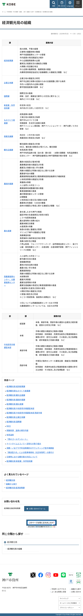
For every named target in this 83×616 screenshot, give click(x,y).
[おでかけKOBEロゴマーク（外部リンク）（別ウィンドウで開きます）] (78, 581)
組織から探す (30, 12)
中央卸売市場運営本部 (9, 346)
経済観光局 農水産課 (14, 404)
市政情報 (9, 12)
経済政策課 (8, 60)
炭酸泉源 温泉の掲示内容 (17, 430)
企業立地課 (8, 82)
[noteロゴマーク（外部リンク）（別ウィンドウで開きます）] (71, 575)
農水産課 (7, 230)
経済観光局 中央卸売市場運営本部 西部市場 (24, 412)
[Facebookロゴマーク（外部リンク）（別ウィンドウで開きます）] (40, 575)
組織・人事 (22, 12)
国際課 (6, 96)
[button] (54, 4)
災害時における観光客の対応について (21, 456)
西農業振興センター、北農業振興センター (9, 281)
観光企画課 (8, 149)
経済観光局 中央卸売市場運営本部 (20, 408)
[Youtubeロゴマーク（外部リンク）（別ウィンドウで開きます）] (55, 575)
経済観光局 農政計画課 (15, 399)
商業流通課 (8, 136)
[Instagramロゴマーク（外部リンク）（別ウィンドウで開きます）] (48, 575)
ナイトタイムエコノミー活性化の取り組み (23, 443)
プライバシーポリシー (67, 608)
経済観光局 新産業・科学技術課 (19, 461)
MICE (8, 426)
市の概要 (15, 12)
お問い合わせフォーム (37, 508)
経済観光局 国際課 (13, 421)
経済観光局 (38, 12)
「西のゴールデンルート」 (17, 439)
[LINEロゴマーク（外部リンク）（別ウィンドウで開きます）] (63, 575)
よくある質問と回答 (59, 592)
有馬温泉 (10, 434)
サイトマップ (64, 598)
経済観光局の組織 (14, 548)
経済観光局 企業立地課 (15, 417)
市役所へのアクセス (59, 589)
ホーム (4, 12)
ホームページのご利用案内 (68, 603)
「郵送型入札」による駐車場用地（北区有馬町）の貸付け (30, 452)
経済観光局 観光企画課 (15, 395)
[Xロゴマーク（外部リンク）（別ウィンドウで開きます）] (33, 575)
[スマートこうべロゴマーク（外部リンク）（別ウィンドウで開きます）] (78, 575)
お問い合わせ (76, 592)
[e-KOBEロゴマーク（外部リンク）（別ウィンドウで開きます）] (71, 581)
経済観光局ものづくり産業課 (18, 390)
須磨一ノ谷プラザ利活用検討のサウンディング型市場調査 (30, 448)
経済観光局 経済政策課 (15, 386)
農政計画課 (8, 183)
